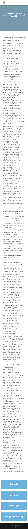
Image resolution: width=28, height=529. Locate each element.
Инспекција (14, 505)
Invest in (14, 484)
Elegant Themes (13, 525)
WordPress (14, 527)
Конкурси (14, 495)
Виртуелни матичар (14, 516)
